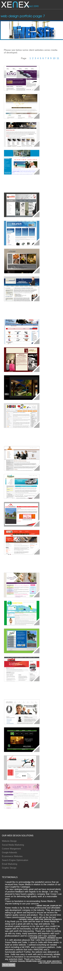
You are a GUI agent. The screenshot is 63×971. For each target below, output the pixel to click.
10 (54, 58)
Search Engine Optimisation (15, 860)
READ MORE (9, 965)
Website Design (9, 841)
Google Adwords (9, 852)
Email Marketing (9, 864)
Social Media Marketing (13, 845)
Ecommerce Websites (12, 856)
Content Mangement (11, 848)
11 (57, 58)
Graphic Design (9, 868)
